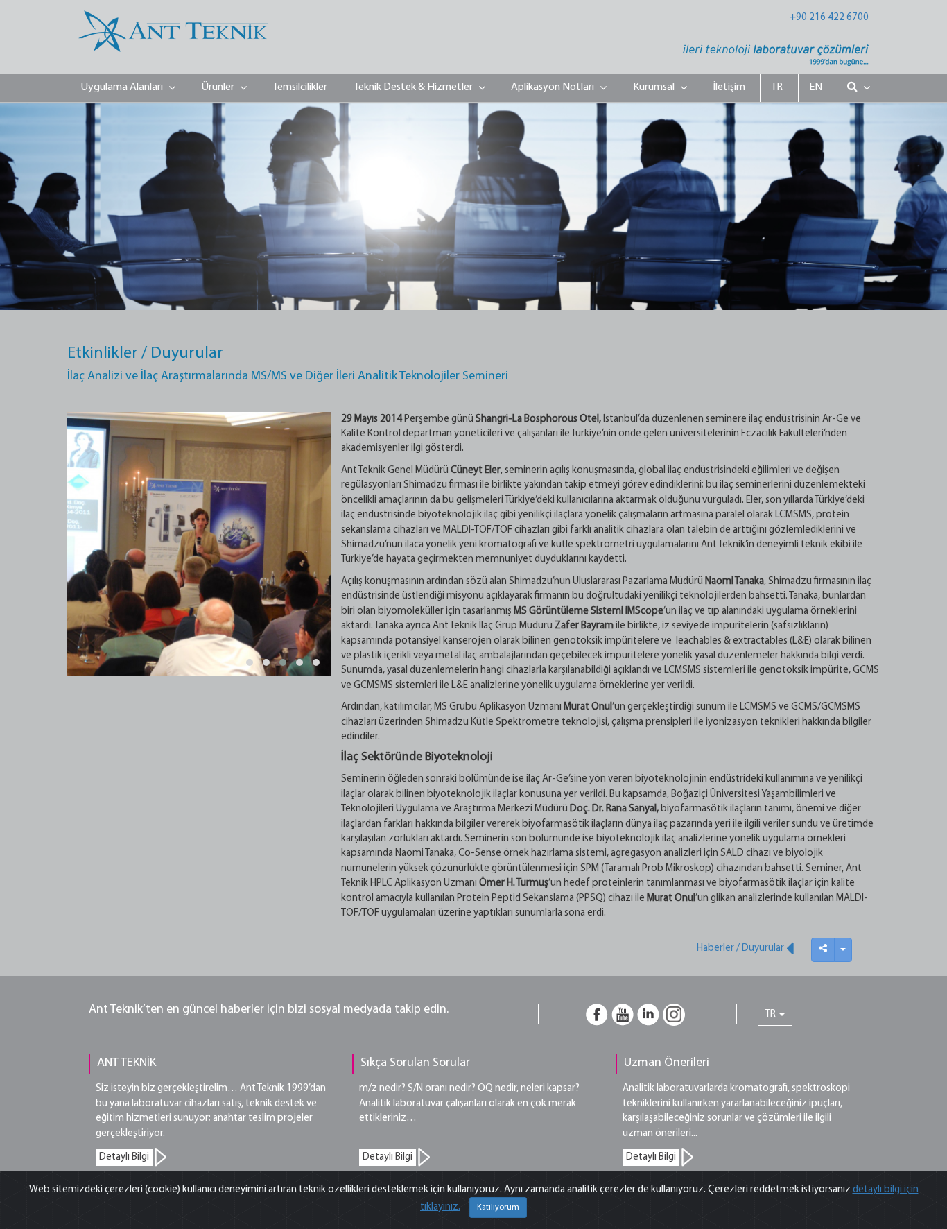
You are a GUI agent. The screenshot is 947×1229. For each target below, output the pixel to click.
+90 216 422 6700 (829, 17)
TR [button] (771, 1014)
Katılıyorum (498, 1207)
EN (815, 87)
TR (777, 87)
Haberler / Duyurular (741, 948)
